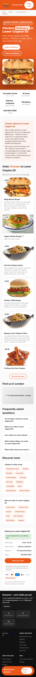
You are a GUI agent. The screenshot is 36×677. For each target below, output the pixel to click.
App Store (7, 606)
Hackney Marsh (24, 490)
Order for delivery (11, 47)
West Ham (9, 482)
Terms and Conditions (26, 659)
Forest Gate (19, 473)
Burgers (8, 511)
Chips (8, 516)
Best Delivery (10, 520)
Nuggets (21, 520)
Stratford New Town (12, 469)
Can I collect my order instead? (16, 435)
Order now (29, 5)
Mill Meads (19, 482)
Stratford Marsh (11, 477)
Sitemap (21, 662)
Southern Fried (23, 507)
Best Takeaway (18, 516)
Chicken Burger (20, 511)
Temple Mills (10, 486)
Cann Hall (23, 477)
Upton (20, 486)
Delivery (10, 12)
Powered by (5, 634)
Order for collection (12, 53)
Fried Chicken (10, 507)
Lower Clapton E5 (21, 12)
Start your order (18, 561)
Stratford (25, 469)
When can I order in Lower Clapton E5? (14, 428)
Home (4, 12)
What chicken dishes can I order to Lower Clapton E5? (16, 442)
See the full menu (18, 376)
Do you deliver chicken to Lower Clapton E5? (16, 420)
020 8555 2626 (17, 5)
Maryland (9, 473)
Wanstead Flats (11, 490)
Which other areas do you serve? (17, 450)
